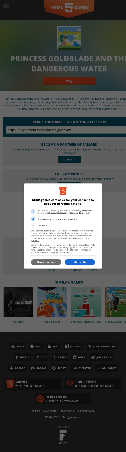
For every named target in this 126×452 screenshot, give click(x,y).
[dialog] (63, 226)
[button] (63, 225)
